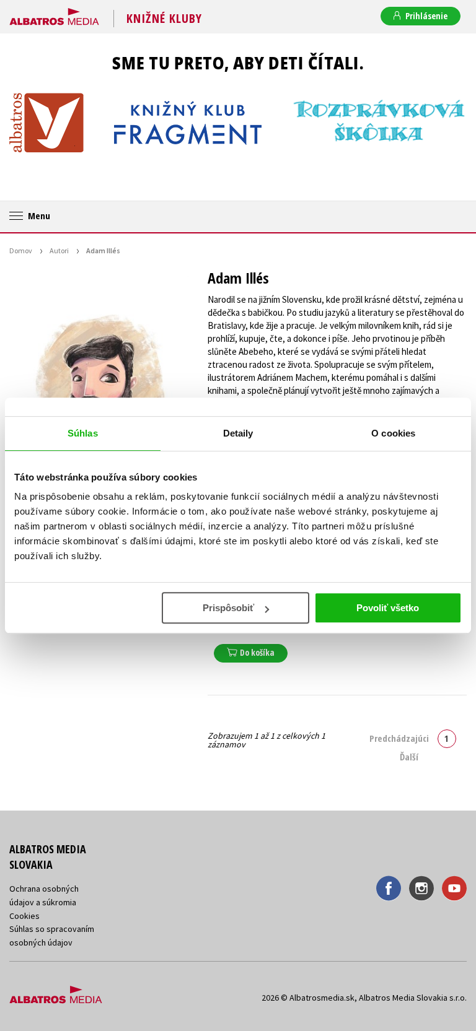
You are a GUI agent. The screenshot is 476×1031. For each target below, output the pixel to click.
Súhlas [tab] (83, 433)
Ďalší (409, 756)
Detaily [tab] (238, 433)
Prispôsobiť (228, 608)
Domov (20, 250)
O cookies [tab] (393, 433)
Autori (59, 250)
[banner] (54, 14)
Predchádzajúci (399, 738)
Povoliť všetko (387, 608)
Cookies (24, 915)
